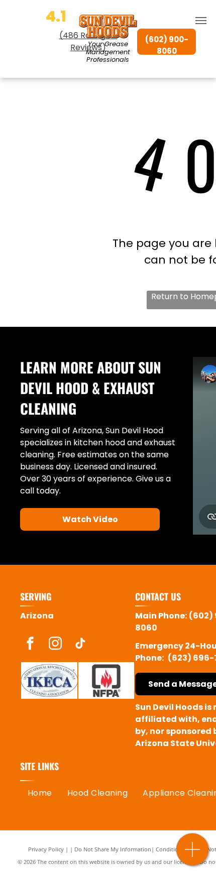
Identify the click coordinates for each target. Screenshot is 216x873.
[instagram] (55, 645)
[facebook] (30, 645)
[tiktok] (80, 645)
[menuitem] (40, 793)
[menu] (201, 21)
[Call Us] (192, 854)
